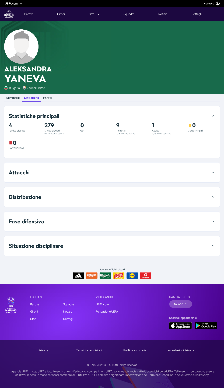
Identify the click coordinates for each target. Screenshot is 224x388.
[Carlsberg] (105, 275)
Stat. (33, 319)
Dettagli (68, 319)
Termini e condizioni (89, 350)
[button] (94, 14)
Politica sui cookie (134, 350)
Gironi (34, 311)
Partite (47, 97)
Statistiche (31, 97)
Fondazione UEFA (107, 311)
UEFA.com (102, 304)
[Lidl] (132, 275)
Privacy (43, 350)
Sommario (13, 97)
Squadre (68, 304)
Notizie (67, 311)
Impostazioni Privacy (180, 350)
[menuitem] (36, 14)
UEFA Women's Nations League (9, 14)
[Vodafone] (145, 275)
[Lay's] (118, 275)
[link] (28, 14)
